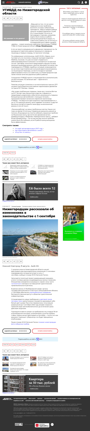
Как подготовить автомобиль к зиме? (28, 130)
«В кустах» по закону (22, 132)
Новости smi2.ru (8, 201)
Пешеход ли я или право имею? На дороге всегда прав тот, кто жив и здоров (18, 172)
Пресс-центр (32, 398)
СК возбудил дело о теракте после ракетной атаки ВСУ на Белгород (73, 34)
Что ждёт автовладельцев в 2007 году (29, 128)
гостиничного (16, 284)
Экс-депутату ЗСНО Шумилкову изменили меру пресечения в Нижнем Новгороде (46, 364)
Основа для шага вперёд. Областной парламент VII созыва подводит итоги (19, 370)
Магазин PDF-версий (50, 398)
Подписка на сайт (19, 400)
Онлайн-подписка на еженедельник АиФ (69, 398)
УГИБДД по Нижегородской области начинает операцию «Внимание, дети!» (46, 167)
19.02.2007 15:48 (6, 7)
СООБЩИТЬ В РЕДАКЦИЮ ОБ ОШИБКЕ (55, 400)
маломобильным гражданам (40, 292)
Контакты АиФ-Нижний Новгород (35, 400)
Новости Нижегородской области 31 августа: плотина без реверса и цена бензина (74, 20)
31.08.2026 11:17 (6, 206)
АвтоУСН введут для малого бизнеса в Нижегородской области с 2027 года (45, 358)
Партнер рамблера (29, 424)
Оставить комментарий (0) (45, 139)
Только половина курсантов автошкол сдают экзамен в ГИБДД (18, 178)
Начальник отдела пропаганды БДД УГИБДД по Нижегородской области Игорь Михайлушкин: (19, 167)
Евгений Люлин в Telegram (9, 257)
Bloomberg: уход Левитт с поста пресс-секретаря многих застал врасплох (73, 13)
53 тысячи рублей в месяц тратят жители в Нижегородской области (73, 41)
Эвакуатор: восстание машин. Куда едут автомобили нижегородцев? (46, 172)
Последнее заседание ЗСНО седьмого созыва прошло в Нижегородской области (18, 364)
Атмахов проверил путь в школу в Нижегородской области (19, 357)
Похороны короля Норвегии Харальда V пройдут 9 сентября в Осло (73, 27)
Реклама (39, 398)
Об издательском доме (20, 398)
